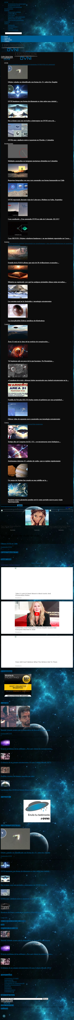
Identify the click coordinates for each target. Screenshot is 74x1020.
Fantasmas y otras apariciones (16, 17)
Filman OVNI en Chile (9, 544)
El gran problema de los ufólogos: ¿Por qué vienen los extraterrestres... (27, 749)
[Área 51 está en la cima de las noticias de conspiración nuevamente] (18, 338)
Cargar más (4, 917)
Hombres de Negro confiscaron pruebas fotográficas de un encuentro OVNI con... (31, 912)
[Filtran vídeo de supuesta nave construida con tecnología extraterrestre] (18, 415)
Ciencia (6, 23)
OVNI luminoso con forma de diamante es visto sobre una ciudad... (25, 871)
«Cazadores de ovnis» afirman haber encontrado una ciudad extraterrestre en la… (38, 380)
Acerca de (7, 38)
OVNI (6, 2)
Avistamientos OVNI (14, 5)
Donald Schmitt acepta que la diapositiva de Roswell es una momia (25, 730)
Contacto (6, 41)
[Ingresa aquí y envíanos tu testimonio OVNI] (37, 822)
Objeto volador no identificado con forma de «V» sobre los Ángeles (32, 82)
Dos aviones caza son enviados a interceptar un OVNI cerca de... (24, 885)
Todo (9, 64)
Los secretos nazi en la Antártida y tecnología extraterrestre (29, 301)
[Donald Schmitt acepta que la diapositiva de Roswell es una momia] (15, 726)
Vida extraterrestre (13, 30)
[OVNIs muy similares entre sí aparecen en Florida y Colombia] (18, 136)
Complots (7, 22)
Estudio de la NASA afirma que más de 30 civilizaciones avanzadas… (33, 263)
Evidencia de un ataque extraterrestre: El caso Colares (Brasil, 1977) (26, 762)
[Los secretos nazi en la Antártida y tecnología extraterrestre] (18, 298)
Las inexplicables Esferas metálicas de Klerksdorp (26, 321)
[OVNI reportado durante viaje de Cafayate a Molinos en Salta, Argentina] (18, 196)
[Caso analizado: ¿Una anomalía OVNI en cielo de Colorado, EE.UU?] (18, 215)
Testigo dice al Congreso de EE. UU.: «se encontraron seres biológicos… (34, 442)
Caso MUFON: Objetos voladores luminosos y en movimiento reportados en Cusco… (39, 238)
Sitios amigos (8, 39)
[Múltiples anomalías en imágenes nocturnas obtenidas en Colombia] (18, 157)
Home (6, 36)
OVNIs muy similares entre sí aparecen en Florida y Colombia (31, 140)
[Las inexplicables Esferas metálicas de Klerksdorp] (18, 317)
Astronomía (11, 25)
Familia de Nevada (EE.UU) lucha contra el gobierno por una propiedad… (35, 400)
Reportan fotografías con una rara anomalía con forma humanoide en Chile (36, 180)
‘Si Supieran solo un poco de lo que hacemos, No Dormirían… (31, 361)
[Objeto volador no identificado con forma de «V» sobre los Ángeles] (18, 78)
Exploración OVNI (6, 547)
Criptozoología (12, 13)
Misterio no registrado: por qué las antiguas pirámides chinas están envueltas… (37, 282)
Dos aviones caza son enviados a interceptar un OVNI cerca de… (32, 121)
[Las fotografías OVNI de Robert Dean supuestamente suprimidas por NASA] (5, 786)
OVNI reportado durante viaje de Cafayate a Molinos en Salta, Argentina (35, 200)
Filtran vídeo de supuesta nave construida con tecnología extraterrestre (34, 419)
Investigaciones (8, 9)
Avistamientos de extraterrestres (17, 4)
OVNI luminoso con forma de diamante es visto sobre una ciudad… (33, 101)
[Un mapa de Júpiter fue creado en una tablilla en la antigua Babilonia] (18, 477)
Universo (10, 28)
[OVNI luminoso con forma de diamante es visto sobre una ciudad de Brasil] (18, 98)
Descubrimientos (13, 26)
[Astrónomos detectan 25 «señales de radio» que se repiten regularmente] (18, 457)
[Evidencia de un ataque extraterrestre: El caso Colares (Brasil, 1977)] (5, 759)
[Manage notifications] (4, 1016)
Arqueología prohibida (14, 12)
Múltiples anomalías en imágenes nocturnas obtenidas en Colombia (33, 161)
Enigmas (6, 10)
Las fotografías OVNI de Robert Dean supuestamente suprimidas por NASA (29, 790)
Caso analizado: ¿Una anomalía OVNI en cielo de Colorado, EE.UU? (33, 219)
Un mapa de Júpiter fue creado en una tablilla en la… (28, 480)
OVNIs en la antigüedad (15, 7)
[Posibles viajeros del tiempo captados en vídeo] (5, 772)
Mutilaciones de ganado (14, 18)
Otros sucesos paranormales (16, 20)
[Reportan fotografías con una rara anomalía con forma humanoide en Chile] (18, 177)
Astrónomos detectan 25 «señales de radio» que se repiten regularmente (34, 461)
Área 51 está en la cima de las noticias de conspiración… (28, 342)
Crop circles (11, 15)
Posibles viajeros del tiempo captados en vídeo (18, 776)
